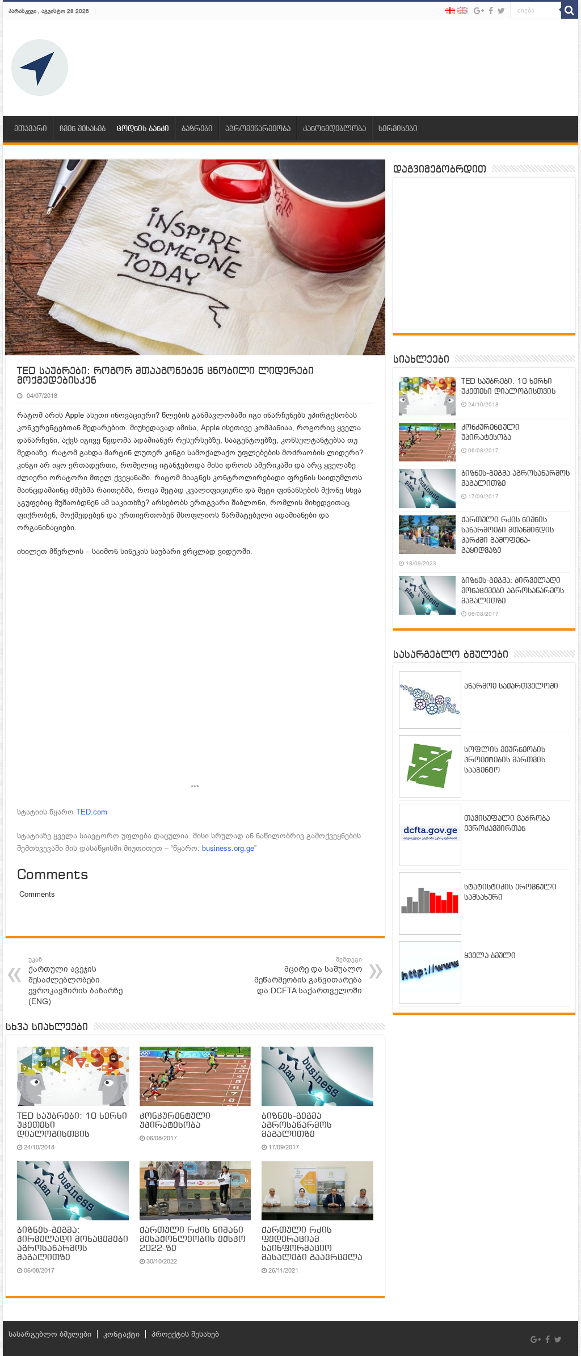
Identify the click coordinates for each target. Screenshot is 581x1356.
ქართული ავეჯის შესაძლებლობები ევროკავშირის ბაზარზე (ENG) (75, 981)
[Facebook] (490, 11)
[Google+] (479, 11)
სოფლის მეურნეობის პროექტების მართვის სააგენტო (504, 760)
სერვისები (398, 129)
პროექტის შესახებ (185, 1334)
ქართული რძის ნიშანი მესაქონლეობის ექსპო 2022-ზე (193, 1239)
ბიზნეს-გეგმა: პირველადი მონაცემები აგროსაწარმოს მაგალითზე (72, 1244)
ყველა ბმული (490, 956)
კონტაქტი (121, 1334)
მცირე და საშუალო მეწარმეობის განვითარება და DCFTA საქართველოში (308, 975)
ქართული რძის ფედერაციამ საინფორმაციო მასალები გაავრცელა (312, 1244)
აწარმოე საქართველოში (511, 686)
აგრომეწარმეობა (257, 129)
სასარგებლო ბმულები (50, 1334)
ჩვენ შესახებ (83, 129)
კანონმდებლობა (334, 129)
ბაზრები (197, 129)
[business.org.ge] (39, 67)
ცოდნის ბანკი (143, 129)
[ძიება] (569, 10)
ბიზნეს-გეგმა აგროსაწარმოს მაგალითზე (297, 1125)
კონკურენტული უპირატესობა (175, 1121)
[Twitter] (501, 11)
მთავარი (30, 129)
